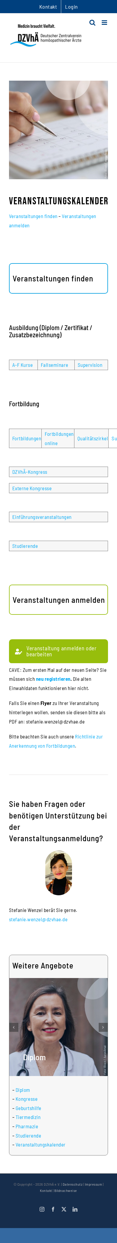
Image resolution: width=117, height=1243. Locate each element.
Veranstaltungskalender (41, 1144)
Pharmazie (27, 1126)
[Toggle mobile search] (92, 22)
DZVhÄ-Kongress (29, 472)
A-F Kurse (22, 365)
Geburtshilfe (28, 1108)
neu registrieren (53, 679)
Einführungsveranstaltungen (42, 517)
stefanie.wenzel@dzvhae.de (38, 919)
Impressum (93, 1184)
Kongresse (27, 1099)
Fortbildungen (26, 438)
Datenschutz (73, 1184)
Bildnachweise (65, 1190)
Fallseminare (54, 365)
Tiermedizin (28, 1117)
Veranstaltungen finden (33, 216)
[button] (13, 1027)
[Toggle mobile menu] (105, 22)
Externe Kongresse (32, 488)
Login (71, 6)
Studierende (25, 546)
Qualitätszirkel (92, 438)
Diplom (23, 1090)
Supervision (90, 365)
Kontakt (46, 1190)
